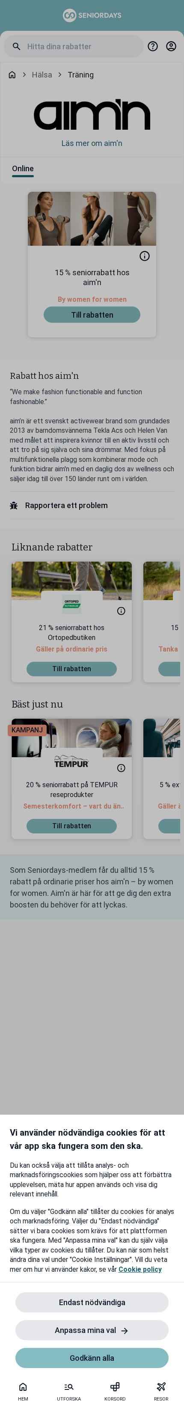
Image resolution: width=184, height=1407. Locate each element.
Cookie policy (140, 1269)
